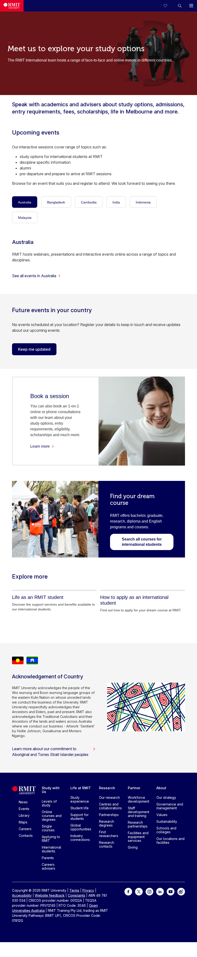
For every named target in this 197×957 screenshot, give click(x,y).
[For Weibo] (181, 891)
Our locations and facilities (170, 840)
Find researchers (108, 834)
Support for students (79, 817)
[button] (179, 5)
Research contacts (106, 844)
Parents (48, 858)
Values (161, 815)
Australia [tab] (24, 202)
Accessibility (22, 895)
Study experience (79, 799)
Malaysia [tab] (24, 218)
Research (107, 788)
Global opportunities (80, 827)
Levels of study (49, 803)
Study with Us (51, 790)
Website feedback (50, 895)
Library (24, 815)
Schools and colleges (166, 830)
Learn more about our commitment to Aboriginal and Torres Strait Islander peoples (50, 751)
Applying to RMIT (51, 839)
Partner (134, 788)
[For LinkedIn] (160, 891)
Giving (133, 847)
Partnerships (109, 815)
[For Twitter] (139, 891)
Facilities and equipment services (138, 837)
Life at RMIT (80, 788)
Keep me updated (34, 349)
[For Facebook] (128, 891)
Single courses (48, 828)
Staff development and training (138, 812)
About (161, 788)
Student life (79, 808)
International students (51, 849)
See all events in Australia (34, 275)
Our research (109, 797)
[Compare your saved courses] (168, 5)
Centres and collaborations (110, 806)
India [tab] (116, 202)
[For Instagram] (149, 891)
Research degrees (106, 823)
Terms (74, 890)
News (23, 802)
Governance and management (169, 806)
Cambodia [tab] (89, 202)
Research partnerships (138, 824)
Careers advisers (48, 866)
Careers (25, 829)
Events (24, 809)
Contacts (26, 835)
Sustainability (166, 821)
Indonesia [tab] (143, 202)
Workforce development (138, 799)
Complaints (76, 895)
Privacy (88, 890)
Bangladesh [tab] (56, 202)
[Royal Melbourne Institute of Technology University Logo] (12, 5)
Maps (23, 822)
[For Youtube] (170, 891)
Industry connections (80, 838)
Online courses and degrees (52, 816)
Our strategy (166, 797)
